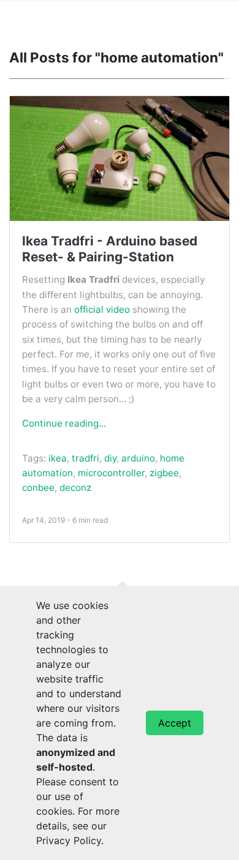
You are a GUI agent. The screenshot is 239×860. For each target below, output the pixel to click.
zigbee (164, 473)
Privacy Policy (68, 840)
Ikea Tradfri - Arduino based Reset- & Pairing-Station (109, 248)
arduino (138, 458)
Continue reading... (64, 423)
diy (110, 458)
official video (102, 309)
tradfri (85, 458)
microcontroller (111, 473)
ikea (57, 458)
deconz (75, 487)
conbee (38, 487)
